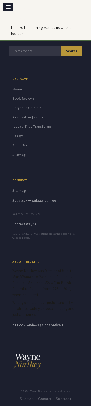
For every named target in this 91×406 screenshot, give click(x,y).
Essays (18, 136)
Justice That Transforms (32, 127)
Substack (63, 399)
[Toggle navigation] (8, 7)
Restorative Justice (27, 117)
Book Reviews (23, 99)
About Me (20, 145)
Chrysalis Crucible (26, 108)
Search (71, 51)
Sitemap (19, 155)
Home (17, 89)
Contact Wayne (24, 224)
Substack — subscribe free (34, 200)
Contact (44, 399)
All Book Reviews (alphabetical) (37, 325)
